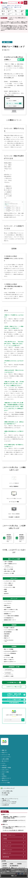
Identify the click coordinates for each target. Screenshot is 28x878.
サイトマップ (22, 867)
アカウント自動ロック (8, 583)
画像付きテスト (7, 605)
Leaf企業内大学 (5, 805)
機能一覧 (4, 750)
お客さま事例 (5, 759)
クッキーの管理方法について (17, 871)
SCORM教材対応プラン (9, 617)
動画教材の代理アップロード (10, 619)
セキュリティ (5, 769)
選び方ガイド (5, 780)
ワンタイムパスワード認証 (9, 587)
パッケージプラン (6, 756)
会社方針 (5, 865)
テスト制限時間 (7, 607)
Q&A (3, 774)
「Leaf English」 (8, 673)
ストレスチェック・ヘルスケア (9, 803)
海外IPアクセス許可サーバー (10, 661)
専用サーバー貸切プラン (9, 659)
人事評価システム (6, 800)
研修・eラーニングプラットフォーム (10, 798)
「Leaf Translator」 (9, 670)
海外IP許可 (6, 593)
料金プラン (5, 752)
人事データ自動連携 (8, 561)
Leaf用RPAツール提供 (8, 676)
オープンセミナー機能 (8, 657)
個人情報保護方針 (14, 865)
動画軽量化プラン (7, 613)
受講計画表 (6, 635)
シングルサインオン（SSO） (10, 581)
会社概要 (5, 863)
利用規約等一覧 (6, 867)
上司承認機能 (7, 655)
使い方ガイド (5, 761)
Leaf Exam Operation (8, 641)
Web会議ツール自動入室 (9, 627)
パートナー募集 (6, 782)
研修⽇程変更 (7, 633)
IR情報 (11, 863)
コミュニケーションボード (9, 611)
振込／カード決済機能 (8, 649)
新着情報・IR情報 (6, 767)
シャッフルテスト (7, 603)
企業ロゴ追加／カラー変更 (9, 571)
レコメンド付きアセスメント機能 (11, 629)
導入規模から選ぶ (6, 792)
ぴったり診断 (5, 794)
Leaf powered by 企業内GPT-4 (10, 651)
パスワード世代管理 (8, 585)
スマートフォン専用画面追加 (10, 653)
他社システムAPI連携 (8, 569)
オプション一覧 (6, 754)
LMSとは (4, 765)
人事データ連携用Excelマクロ (10, 563)
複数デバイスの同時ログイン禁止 (11, 609)
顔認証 (5, 589)
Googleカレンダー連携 (9, 573)
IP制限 (5, 591)
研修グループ (7, 638)
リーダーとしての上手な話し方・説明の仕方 (13, 830)
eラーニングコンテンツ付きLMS (9, 801)
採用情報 (19, 863)
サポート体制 (5, 772)
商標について (14, 867)
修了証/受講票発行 (8, 631)
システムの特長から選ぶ (7, 791)
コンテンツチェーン (8, 601)
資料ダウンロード (6, 778)
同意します (14, 875)
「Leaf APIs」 (8, 566)
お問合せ (4, 776)
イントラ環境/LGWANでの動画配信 (11, 615)
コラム (3, 763)
